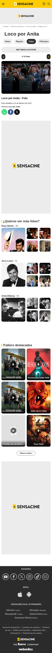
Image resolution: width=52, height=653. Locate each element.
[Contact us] (46, 576)
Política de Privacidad (21, 630)
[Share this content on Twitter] (17, 112)
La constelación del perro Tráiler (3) (13, 411)
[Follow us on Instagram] (30, 576)
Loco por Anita (31, 26)
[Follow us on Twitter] (22, 576)
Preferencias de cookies (32, 633)
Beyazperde (10, 614)
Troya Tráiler (39, 444)
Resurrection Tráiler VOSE (39, 378)
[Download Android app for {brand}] (30, 594)
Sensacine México (23, 617)
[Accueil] (23, 4)
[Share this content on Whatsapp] (4, 112)
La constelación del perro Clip (13, 378)
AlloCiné (10, 610)
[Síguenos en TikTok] (38, 576)
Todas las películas (17, 26)
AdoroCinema (36, 614)
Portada (5, 26)
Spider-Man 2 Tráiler (38, 411)
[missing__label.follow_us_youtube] (6, 576)
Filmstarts (34, 610)
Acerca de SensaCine (11, 627)
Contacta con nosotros (31, 627)
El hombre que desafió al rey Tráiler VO (13, 444)
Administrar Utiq (38, 630)
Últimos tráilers (26, 453)
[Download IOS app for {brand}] (21, 594)
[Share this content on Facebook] (10, 112)
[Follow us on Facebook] (14, 576)
